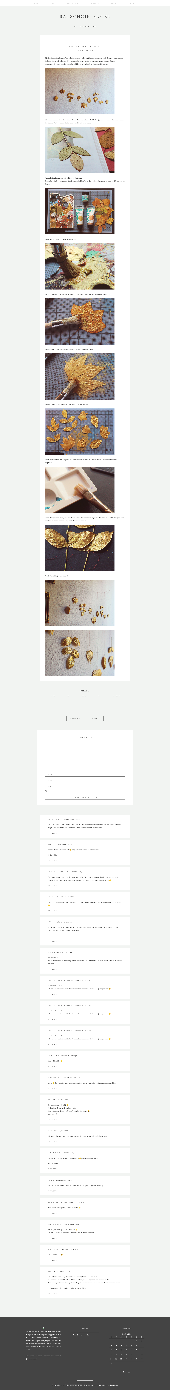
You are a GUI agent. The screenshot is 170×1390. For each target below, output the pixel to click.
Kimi (50, 1099)
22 (136, 1354)
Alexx (51, 844)
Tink (50, 1130)
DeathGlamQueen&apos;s (61, 980)
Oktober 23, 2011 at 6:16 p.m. (67, 1153)
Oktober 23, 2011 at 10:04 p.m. (64, 1180)
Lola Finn (53, 1153)
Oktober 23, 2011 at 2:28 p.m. (62, 1131)
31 (111, 1363)
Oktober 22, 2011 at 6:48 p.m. (63, 844)
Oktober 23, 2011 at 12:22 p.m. (62, 1100)
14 (131, 1350)
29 (136, 1359)
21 (131, 1354)
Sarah (51, 922)
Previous (75, 718)
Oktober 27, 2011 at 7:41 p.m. (77, 1202)
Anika (51, 1180)
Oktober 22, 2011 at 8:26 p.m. (69, 1056)
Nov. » (129, 1372)
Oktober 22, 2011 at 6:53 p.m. (75, 872)
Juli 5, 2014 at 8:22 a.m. (63, 1271)
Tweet (69, 696)
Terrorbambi (55, 1224)
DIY (85, 41)
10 (111, 1350)
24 (111, 1359)
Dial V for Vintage (58, 1202)
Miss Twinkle (55, 1077)
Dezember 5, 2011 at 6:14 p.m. (70, 1249)
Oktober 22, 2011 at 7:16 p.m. (64, 922)
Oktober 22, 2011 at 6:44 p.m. (71, 819)
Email (85, 696)
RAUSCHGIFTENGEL (85, 16)
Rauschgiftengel (57, 871)
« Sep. (124, 1372)
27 (126, 1359)
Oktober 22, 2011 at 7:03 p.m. (68, 897)
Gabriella (53, 897)
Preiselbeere (55, 819)
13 (126, 1350)
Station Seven (112, 1385)
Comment (116, 696)
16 (141, 1350)
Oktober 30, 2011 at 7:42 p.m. (71, 1224)
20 (126, 1354)
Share (52, 696)
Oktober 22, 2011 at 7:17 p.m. (64, 952)
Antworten (53, 833)
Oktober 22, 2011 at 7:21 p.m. (83, 980)
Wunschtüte (54, 1249)
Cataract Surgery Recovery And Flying (73, 1288)
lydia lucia (54, 1055)
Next (94, 718)
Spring (51, 952)
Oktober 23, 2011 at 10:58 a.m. (71, 1078)
